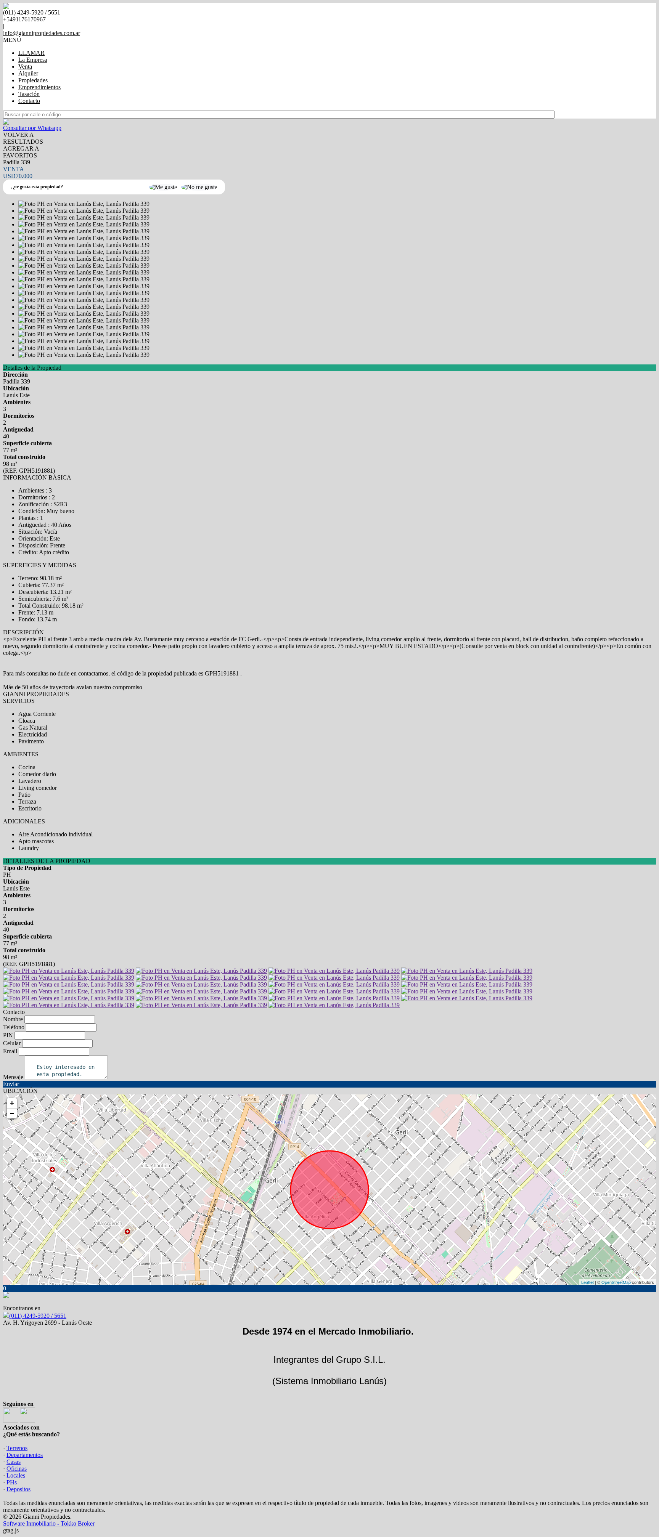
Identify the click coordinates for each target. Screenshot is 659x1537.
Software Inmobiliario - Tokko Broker (49, 1523)
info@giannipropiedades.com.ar (41, 33)
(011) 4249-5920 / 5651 (37, 1315)
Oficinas (16, 1468)
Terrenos (16, 1448)
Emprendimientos (39, 87)
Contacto (29, 101)
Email (10, 1051)
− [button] (12, 1113)
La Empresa (32, 59)
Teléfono (13, 1027)
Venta (25, 66)
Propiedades (33, 80)
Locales (15, 1475)
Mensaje (13, 1077)
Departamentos (24, 1455)
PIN (8, 1035)
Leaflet (587, 1282)
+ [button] (12, 1103)
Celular (12, 1043)
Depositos (18, 1489)
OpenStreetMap (616, 1282)
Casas (13, 1461)
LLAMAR (31, 53)
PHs (11, 1482)
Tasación (29, 94)
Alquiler (28, 73)
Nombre (13, 1019)
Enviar (11, 1084)
